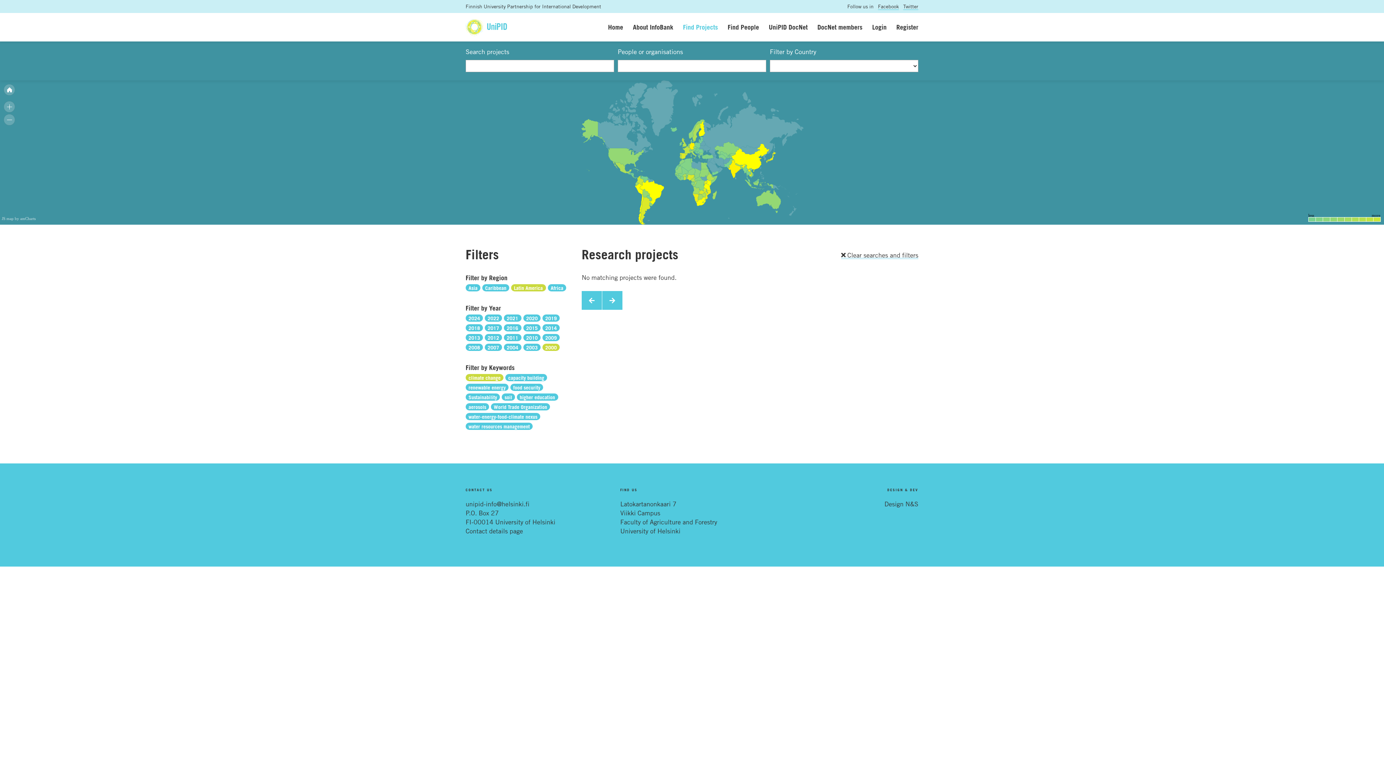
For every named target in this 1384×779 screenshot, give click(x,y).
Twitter (910, 6)
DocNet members (839, 27)
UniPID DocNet (788, 27)
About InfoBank (653, 27)
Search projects (487, 52)
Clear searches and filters (882, 255)
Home (615, 27)
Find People (743, 27)
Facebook (888, 6)
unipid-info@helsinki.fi (497, 504)
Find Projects (700, 27)
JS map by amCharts (19, 218)
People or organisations (650, 52)
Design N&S (901, 504)
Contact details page (494, 531)
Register (907, 27)
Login (879, 27)
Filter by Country (793, 52)
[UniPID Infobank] (486, 27)
